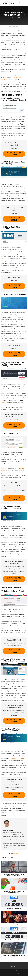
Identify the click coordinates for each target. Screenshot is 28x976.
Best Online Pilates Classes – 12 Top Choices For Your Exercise (14, 874)
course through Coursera (18, 758)
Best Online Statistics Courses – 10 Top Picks (14, 956)
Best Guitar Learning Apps (14, 924)
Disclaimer (13, 966)
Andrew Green (11, 18)
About (4, 964)
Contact (9, 964)
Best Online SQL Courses (14, 908)
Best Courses (16, 853)
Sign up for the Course (14, 153)
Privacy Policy (20, 964)
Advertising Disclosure (14, 26)
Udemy (3, 402)
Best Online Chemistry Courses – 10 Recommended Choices (14, 891)
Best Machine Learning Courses (14, 940)
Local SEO (4, 258)
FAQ (14, 964)
